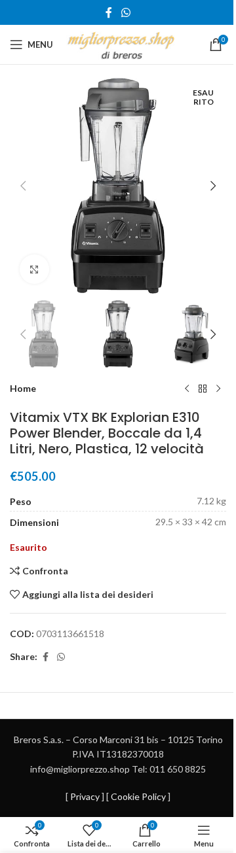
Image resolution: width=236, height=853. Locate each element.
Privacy (85, 796)
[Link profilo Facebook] (109, 12)
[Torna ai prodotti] (202, 388)
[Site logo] (121, 43)
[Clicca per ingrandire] (34, 269)
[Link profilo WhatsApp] (125, 12)
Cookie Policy (138, 796)
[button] (23, 186)
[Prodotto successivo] (218, 388)
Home (23, 388)
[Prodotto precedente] (187, 388)
